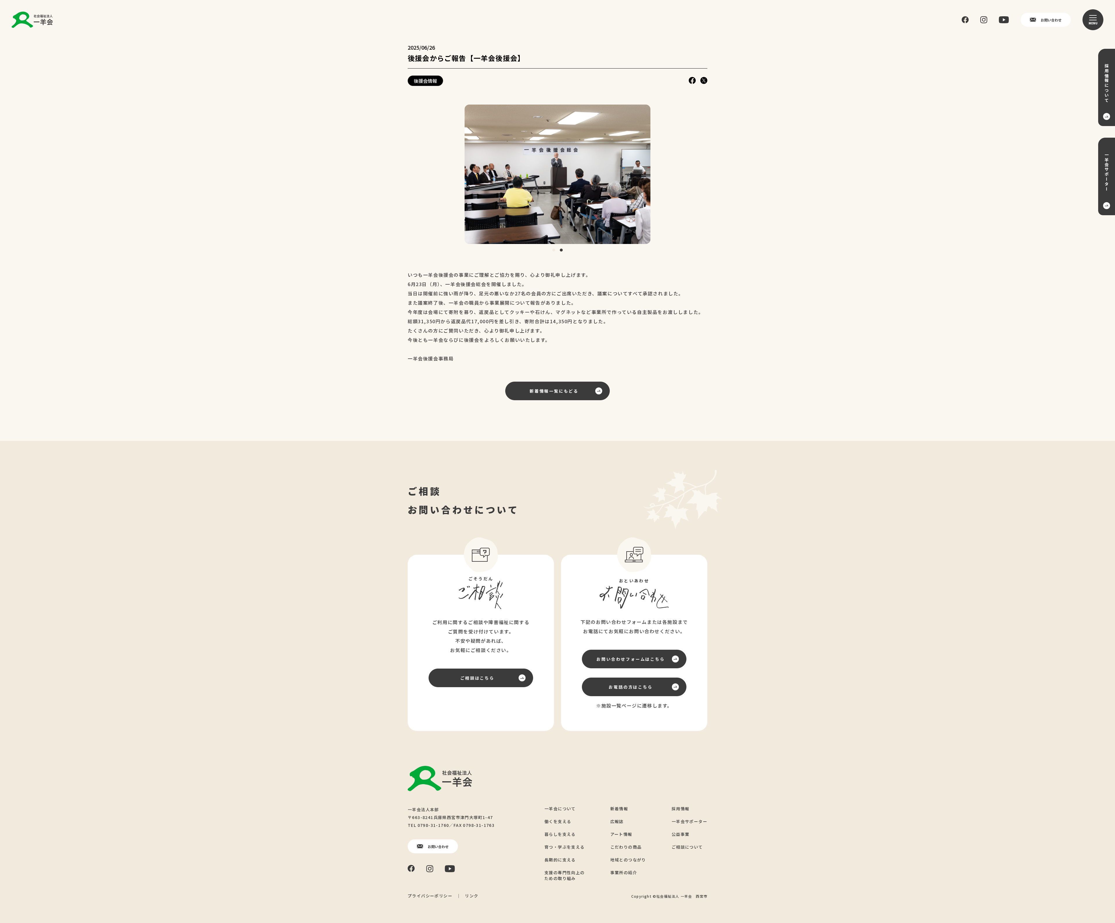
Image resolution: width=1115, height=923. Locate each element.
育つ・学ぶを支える (564, 847)
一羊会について (560, 808)
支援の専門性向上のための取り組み (564, 875)
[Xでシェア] (703, 80)
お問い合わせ (1051, 19)
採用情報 (681, 808)
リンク (471, 896)
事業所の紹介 (623, 872)
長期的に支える (560, 860)
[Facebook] (965, 20)
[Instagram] (983, 19)
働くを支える (557, 821)
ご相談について (687, 847)
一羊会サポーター (689, 821)
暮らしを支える (560, 834)
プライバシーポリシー (430, 896)
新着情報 (619, 808)
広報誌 (617, 821)
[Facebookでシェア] (692, 80)
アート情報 (621, 834)
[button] (553, 250)
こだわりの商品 (626, 847)
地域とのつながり (628, 860)
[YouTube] (1004, 19)
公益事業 (681, 834)
